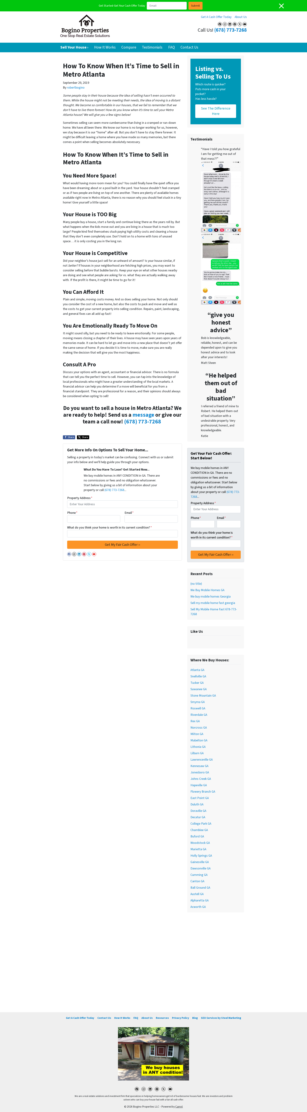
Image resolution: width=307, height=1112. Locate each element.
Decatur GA (197, 817)
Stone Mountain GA (203, 695)
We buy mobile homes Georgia (210, 596)
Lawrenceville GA (201, 759)
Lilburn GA (197, 753)
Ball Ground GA (200, 887)
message (143, 415)
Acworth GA (198, 907)
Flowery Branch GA (202, 791)
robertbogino (76, 87)
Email (129, 513)
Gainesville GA (199, 862)
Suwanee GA (198, 689)
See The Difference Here (215, 111)
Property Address (79, 498)
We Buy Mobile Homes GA (207, 590)
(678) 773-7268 (230, 30)
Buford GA (197, 836)
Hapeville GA (198, 785)
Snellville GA (198, 676)
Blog (195, 1018)
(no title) (196, 584)
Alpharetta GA (199, 900)
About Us (241, 17)
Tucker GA (197, 683)
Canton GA (197, 881)
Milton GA (196, 734)
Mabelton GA (198, 740)
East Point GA (199, 798)
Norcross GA (198, 727)
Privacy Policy (180, 1018)
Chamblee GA (199, 830)
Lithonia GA (198, 747)
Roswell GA (197, 708)
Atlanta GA (197, 670)
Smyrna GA (197, 702)
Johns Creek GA (200, 779)
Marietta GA (198, 849)
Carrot (179, 1107)
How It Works (105, 47)
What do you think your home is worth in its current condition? (109, 527)
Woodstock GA (200, 843)
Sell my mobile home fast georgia (212, 603)
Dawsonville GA (200, 868)
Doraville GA (198, 811)
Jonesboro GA (199, 772)
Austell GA (197, 894)
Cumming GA (199, 875)
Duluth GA (196, 804)
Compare (128, 47)
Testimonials (152, 47)
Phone (72, 513)
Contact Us (189, 47)
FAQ (171, 47)
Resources (162, 1018)
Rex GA (195, 721)
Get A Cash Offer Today (216, 17)
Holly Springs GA (201, 855)
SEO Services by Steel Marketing (221, 1018)
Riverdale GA (198, 715)
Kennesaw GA (199, 766)
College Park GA (200, 823)
